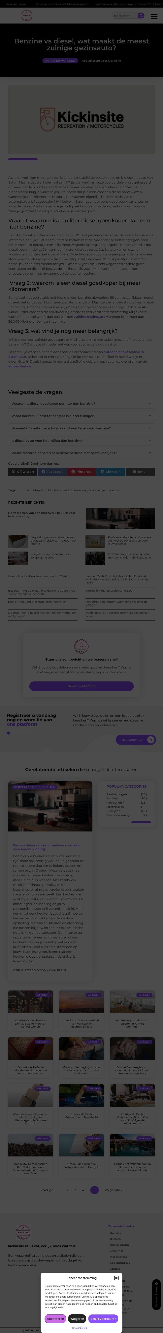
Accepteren (55, 1319)
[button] (116, 1278)
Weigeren (77, 1319)
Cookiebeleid (79, 1327)
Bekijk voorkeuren (103, 1319)
